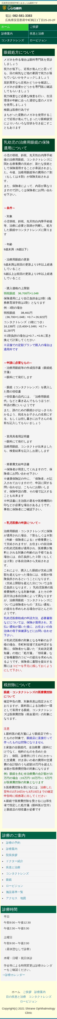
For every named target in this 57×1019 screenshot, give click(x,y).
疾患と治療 (37, 33)
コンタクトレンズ (12, 40)
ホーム (5, 26)
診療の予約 (13, 842)
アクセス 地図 (16, 898)
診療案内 (7, 33)
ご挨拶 (34, 26)
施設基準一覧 (14, 892)
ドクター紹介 (14, 861)
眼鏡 (9, 879)
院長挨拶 (11, 855)
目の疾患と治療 (16, 996)
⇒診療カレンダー (13, 974)
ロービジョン (38, 40)
